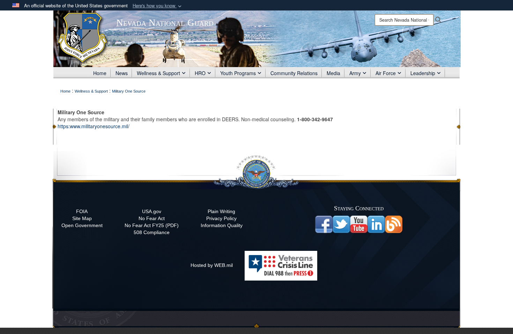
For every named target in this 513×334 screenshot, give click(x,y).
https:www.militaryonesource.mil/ (93, 126)
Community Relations (294, 73)
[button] (158, 5)
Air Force (386, 73)
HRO (200, 73)
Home (99, 73)
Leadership (422, 73)
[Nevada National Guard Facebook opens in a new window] (324, 224)
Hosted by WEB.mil (212, 265)
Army (355, 73)
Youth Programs (238, 73)
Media (333, 73)
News (122, 73)
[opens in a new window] (341, 224)
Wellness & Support (158, 73)
